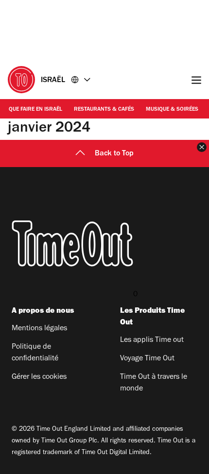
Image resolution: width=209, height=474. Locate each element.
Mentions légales (39, 329)
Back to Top (114, 154)
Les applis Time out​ (152, 340)
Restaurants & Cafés (104, 110)
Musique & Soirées (172, 110)
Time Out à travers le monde (153, 383)
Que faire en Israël (35, 110)
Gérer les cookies (39, 377)
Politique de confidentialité (35, 353)
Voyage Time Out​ (147, 359)
